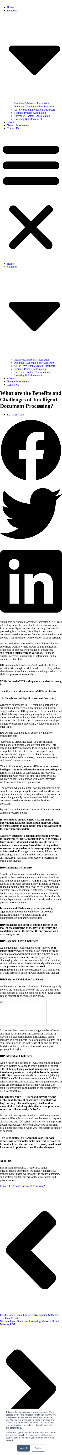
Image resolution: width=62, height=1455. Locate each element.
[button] (31, 196)
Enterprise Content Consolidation (32, 115)
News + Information (18, 125)
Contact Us (13, 128)
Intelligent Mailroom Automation (31, 103)
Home (10, 7)
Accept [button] (23, 1447)
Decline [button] (38, 1447)
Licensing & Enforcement (28, 119)
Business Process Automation (30, 112)
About (10, 122)
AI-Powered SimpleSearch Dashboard (34, 109)
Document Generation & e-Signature (34, 106)
